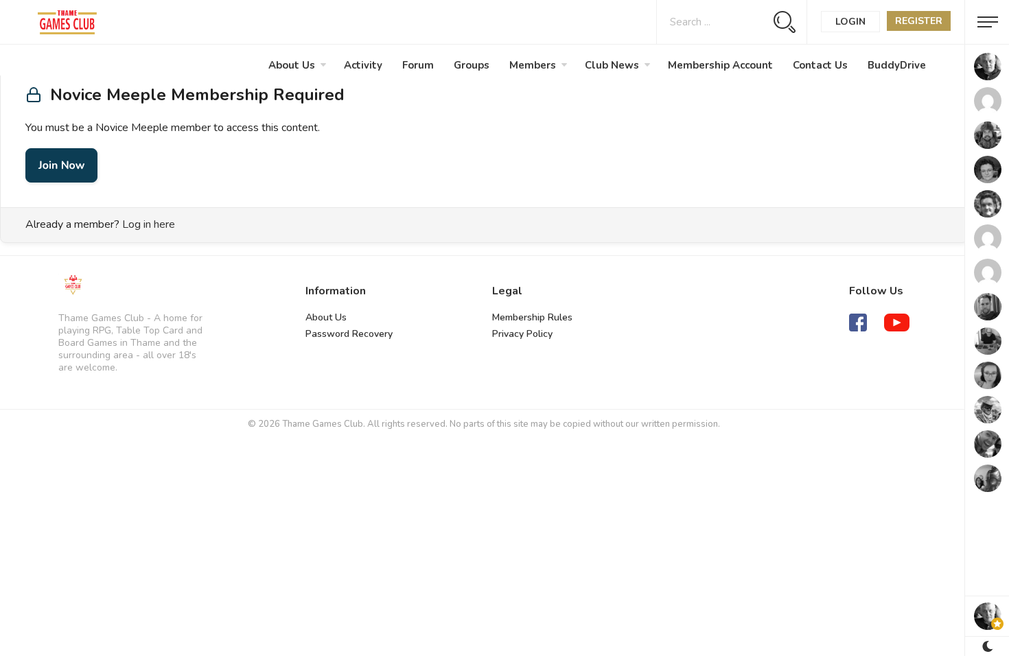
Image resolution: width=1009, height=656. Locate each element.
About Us (291, 65)
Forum (418, 65)
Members (532, 65)
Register (918, 20)
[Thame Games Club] (72, 285)
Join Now (61, 165)
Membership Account (720, 65)
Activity (363, 65)
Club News (612, 65)
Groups (471, 65)
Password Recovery (349, 333)
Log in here (148, 224)
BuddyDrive (897, 65)
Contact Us (820, 65)
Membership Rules (532, 317)
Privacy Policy (522, 333)
